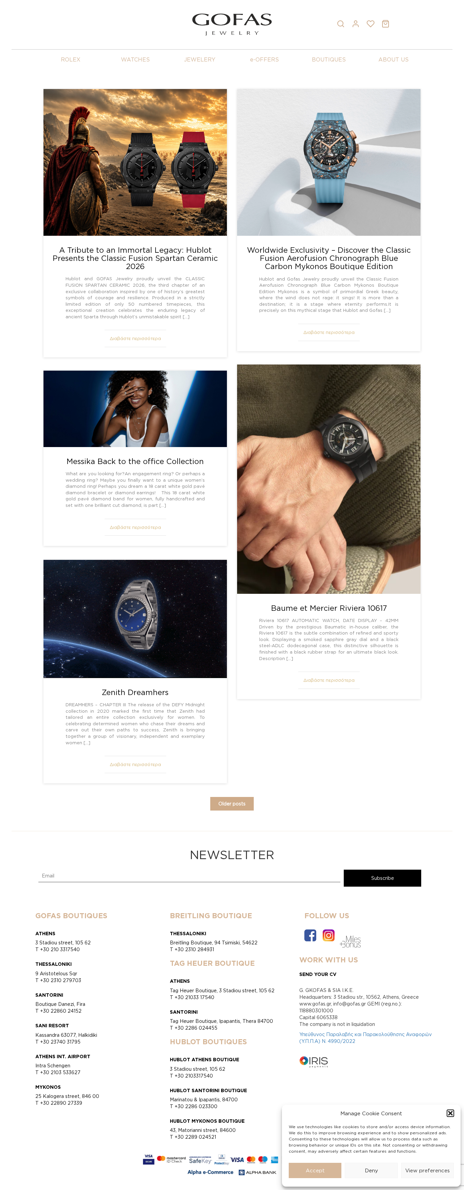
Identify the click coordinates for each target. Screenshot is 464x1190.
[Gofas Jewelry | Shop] (231, 23)
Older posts (232, 803)
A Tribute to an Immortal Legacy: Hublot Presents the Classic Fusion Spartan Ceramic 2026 (135, 258)
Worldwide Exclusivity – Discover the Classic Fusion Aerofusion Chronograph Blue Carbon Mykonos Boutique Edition (329, 258)
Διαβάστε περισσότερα (135, 338)
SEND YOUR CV (318, 974)
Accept (315, 1170)
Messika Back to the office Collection (135, 461)
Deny (371, 1170)
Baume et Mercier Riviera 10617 (329, 608)
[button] (450, 1113)
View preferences (427, 1170)
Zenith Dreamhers (135, 692)
